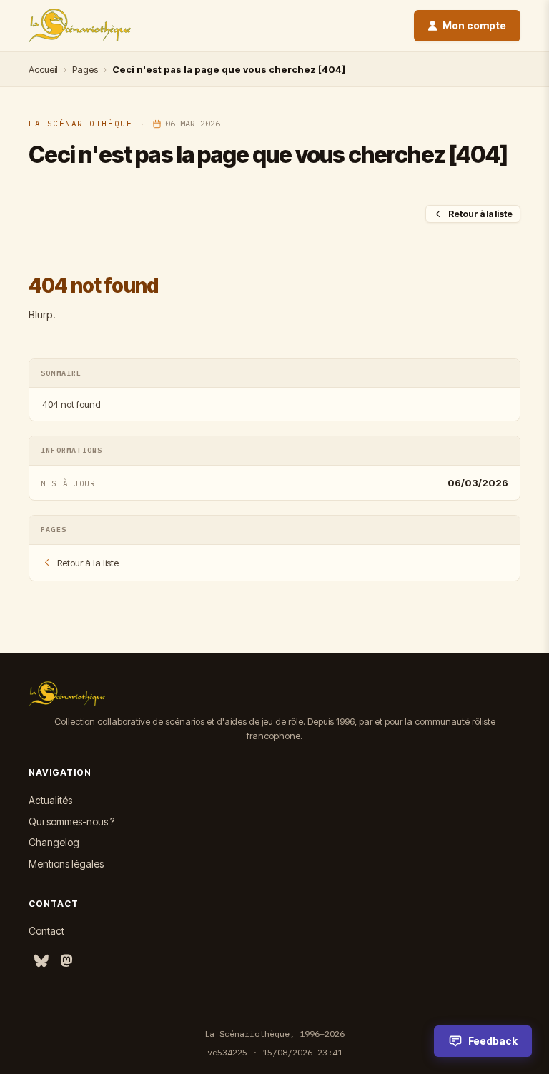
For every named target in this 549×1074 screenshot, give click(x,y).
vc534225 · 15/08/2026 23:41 (274, 1052)
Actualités (50, 800)
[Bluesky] (41, 961)
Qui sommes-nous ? (71, 821)
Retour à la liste (480, 214)
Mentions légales (66, 864)
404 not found (71, 404)
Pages (85, 69)
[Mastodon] (66, 961)
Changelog (54, 842)
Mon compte (474, 25)
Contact (46, 931)
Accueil (43, 69)
